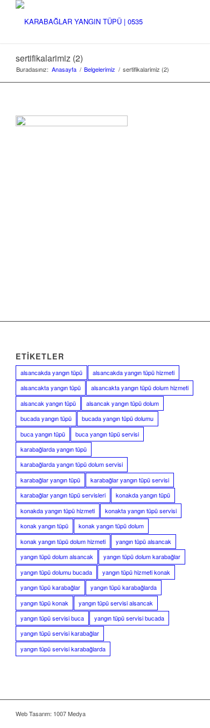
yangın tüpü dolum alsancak (56, 556)
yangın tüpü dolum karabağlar (141, 556)
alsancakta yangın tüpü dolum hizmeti (139, 387)
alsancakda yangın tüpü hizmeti (133, 372)
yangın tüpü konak (44, 602)
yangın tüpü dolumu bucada (56, 572)
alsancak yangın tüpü (48, 403)
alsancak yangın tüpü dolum (122, 403)
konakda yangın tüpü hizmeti (57, 510)
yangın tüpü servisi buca (52, 618)
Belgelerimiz (99, 69)
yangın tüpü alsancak (143, 541)
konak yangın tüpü (44, 525)
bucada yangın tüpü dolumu (117, 418)
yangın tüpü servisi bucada (129, 618)
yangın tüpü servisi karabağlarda (63, 648)
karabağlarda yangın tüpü (53, 449)
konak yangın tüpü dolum (111, 525)
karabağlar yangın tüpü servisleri (63, 495)
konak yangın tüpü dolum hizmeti (63, 541)
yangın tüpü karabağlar (50, 587)
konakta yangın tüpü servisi (141, 510)
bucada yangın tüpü (46, 418)
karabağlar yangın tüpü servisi (129, 479)
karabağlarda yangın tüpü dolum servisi (71, 464)
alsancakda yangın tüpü (51, 372)
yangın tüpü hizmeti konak (136, 572)
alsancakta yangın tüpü (50, 387)
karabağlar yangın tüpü (50, 479)
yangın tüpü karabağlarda (123, 587)
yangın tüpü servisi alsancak (116, 602)
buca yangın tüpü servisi (107, 434)
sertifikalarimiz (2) (49, 58)
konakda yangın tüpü (143, 495)
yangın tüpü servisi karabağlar (59, 633)
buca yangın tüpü (42, 434)
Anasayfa (64, 69)
